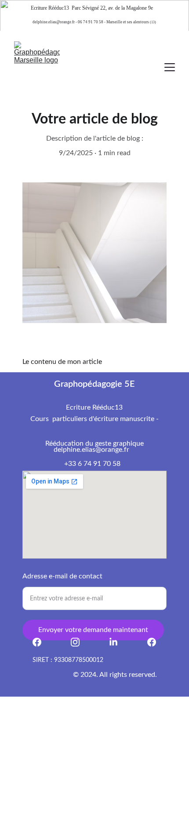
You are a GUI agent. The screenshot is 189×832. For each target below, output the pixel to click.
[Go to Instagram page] (79, 642)
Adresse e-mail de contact (62, 576)
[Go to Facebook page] (41, 642)
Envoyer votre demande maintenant (93, 629)
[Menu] (169, 67)
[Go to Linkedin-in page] (118, 642)
